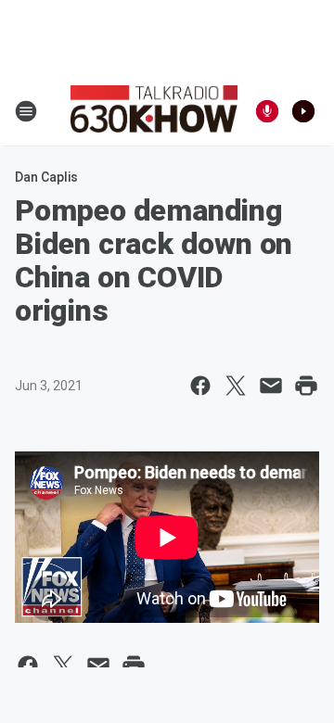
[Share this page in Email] (271, 386)
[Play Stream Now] (303, 111)
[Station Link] (154, 111)
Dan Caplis (46, 177)
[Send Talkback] (267, 111)
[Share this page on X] (236, 386)
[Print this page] (306, 386)
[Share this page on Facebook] (200, 386)
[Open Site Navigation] (26, 111)
